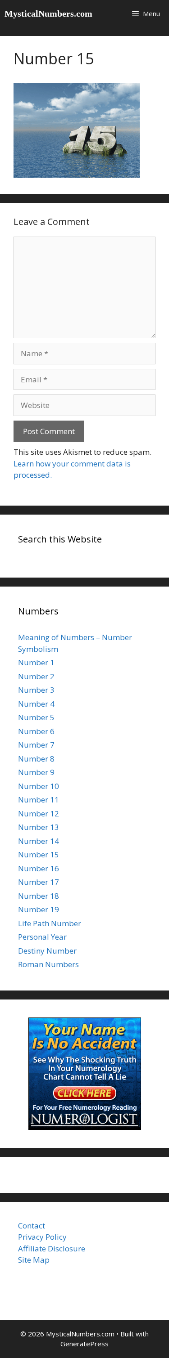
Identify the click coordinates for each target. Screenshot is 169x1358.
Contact (31, 1225)
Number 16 (38, 868)
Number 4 (36, 704)
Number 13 (38, 827)
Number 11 (38, 799)
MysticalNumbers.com (48, 13)
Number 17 (38, 882)
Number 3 (36, 690)
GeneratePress (84, 1343)
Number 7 (36, 745)
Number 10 (38, 786)
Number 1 (36, 662)
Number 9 (36, 772)
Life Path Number (49, 923)
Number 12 (38, 813)
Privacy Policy (42, 1237)
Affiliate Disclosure (51, 1248)
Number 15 (38, 854)
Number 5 (36, 717)
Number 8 (36, 758)
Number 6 (36, 731)
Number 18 (38, 896)
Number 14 (38, 841)
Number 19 (38, 909)
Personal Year (42, 937)
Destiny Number (47, 951)
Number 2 (36, 676)
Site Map (34, 1260)
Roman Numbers (48, 964)
